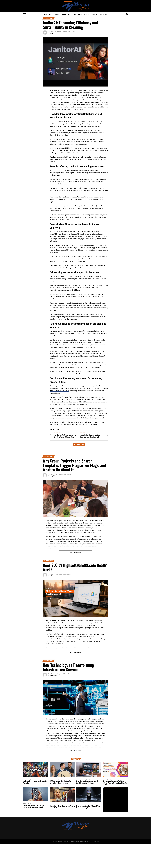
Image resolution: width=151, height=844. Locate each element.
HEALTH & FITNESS (77, 14)
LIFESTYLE (86, 14)
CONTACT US (103, 14)
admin (51, 33)
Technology (94, 14)
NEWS (50, 14)
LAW (69, 14)
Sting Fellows (53, 476)
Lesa (51, 575)
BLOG (45, 14)
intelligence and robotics (59, 391)
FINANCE (64, 14)
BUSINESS (57, 14)
